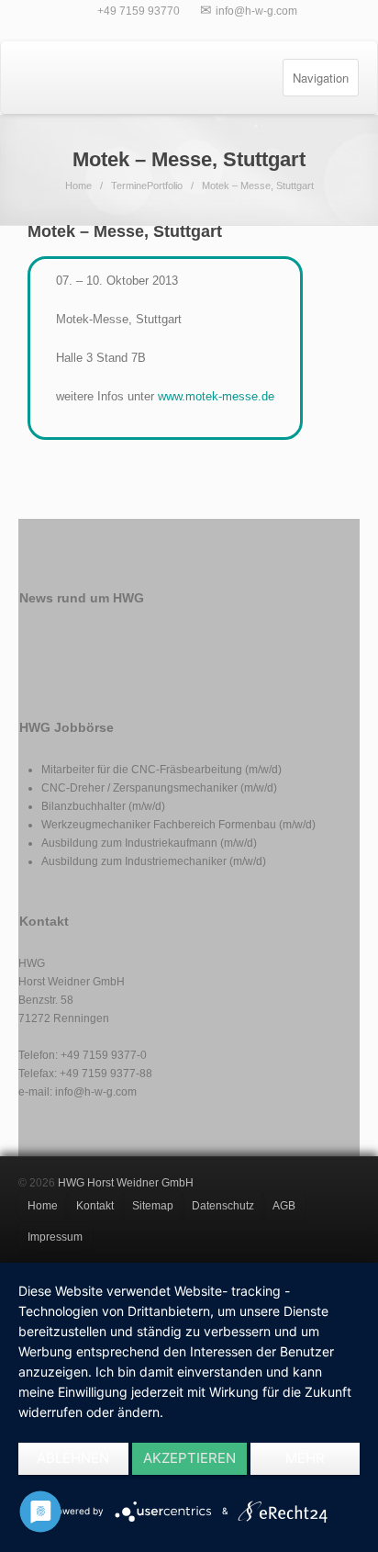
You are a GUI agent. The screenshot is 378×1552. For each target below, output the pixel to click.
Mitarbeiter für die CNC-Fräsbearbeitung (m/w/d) (161, 769)
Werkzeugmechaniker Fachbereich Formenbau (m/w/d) (178, 824)
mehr (305, 1458)
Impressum (55, 1237)
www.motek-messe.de (216, 396)
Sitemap (152, 1205)
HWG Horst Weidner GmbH (126, 1182)
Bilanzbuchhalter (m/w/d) (103, 806)
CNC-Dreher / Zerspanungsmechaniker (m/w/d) (159, 788)
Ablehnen (73, 1458)
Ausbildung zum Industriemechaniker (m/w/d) (153, 861)
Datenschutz (223, 1205)
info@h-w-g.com (256, 11)
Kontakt (95, 1205)
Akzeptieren (189, 1458)
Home (78, 185)
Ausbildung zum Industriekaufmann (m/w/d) (149, 843)
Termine (129, 185)
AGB (283, 1205)
